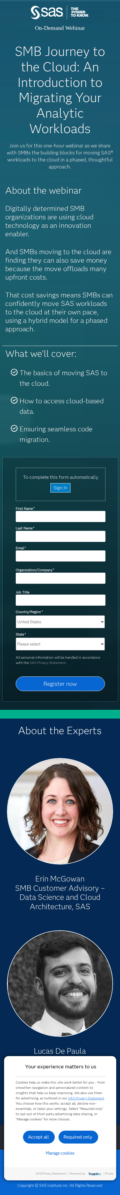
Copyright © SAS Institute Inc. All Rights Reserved (59, 1185)
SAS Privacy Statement (48, 662)
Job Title (22, 592)
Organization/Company (35, 570)
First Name (25, 508)
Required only (77, 1137)
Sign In (60, 487)
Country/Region (29, 611)
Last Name (25, 528)
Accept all (38, 1137)
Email (21, 548)
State (21, 634)
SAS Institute (60, 18)
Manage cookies (60, 1153)
